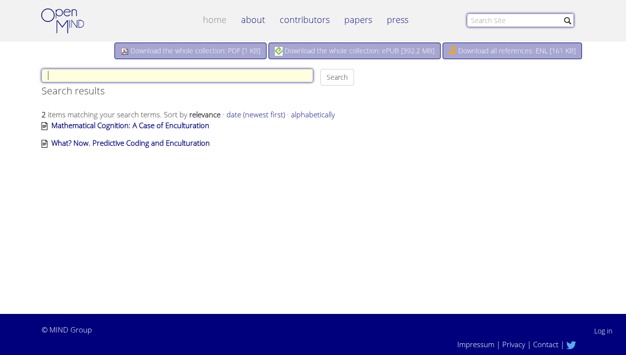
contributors (305, 19)
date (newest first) (255, 114)
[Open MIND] (72, 22)
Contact (546, 344)
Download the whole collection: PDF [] (194, 50)
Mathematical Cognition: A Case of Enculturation (130, 125)
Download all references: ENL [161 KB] (516, 50)
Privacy (513, 344)
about (253, 19)
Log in (603, 330)
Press (397, 19)
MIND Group (70, 329)
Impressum (475, 344)
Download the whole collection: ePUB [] (358, 50)
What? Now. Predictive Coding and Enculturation (130, 143)
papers (358, 19)
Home (214, 19)
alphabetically (313, 114)
